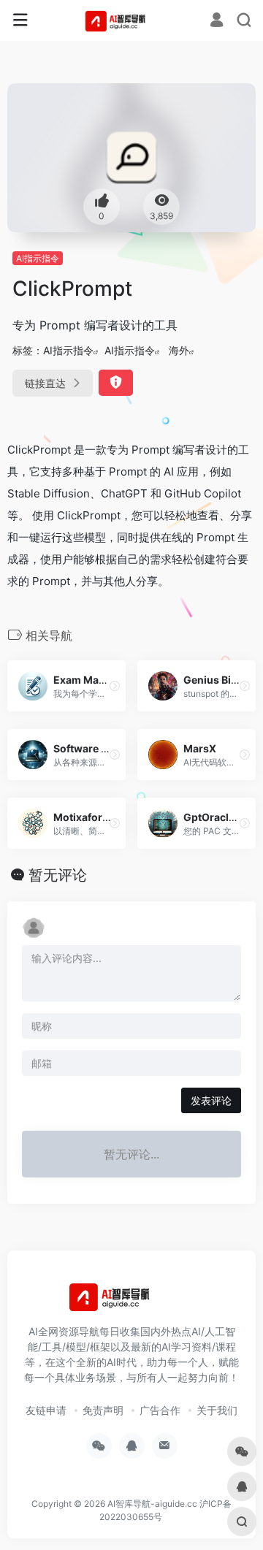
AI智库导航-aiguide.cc (152, 1503)
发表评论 (211, 1100)
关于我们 (217, 1410)
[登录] (216, 21)
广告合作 (160, 1410)
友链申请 (46, 1410)
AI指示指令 (37, 258)
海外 (179, 350)
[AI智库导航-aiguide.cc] (132, 20)
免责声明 (103, 1410)
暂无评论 (57, 875)
